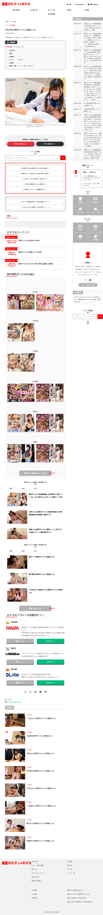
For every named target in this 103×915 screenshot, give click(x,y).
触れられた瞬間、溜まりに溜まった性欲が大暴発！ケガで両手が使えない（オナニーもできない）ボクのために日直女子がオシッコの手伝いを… (35, 125)
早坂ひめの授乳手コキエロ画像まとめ (40, 753)
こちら (92, 183)
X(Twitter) (80, 4)
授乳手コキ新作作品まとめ (75, 890)
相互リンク (34, 869)
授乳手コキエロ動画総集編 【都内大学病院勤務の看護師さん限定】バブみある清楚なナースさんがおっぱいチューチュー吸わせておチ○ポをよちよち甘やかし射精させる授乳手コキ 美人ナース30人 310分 (93, 122)
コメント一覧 (71, 873)
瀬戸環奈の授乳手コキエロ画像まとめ (41, 574)
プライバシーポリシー (38, 873)
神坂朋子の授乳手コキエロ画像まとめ (40, 841)
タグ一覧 (52, 10)
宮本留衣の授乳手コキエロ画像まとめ (40, 771)
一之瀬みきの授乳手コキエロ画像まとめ (41, 806)
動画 (70, 10)
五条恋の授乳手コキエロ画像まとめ (39, 736)
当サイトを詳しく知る (88, 285)
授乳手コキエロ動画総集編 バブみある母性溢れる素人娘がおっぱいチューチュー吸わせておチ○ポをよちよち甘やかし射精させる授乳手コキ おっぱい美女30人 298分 (93, 56)
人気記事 (17, 10)
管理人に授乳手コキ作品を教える (77, 898)
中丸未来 (9, 702)
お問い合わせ (93, 4)
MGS (19, 702)
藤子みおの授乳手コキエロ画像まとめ (40, 823)
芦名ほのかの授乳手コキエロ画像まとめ (41, 788)
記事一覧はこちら (35, 608)
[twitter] (25, 692)
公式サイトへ (50, 641)
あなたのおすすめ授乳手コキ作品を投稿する (80, 902)
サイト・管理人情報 (37, 865)
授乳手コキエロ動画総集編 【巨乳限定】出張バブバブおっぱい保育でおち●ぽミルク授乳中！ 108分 (93, 26)
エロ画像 (9, 699)
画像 (87, 10)
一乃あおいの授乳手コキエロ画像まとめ (41, 718)
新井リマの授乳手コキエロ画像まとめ (41, 557)
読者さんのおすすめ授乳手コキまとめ (78, 894)
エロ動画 (34, 890)
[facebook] (30, 692)
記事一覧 (35, 10)
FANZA (15, 702)
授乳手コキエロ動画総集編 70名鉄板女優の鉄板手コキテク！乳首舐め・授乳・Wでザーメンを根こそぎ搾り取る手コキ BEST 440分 (92, 154)
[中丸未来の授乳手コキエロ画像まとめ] (35, 692)
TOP (69, 4)
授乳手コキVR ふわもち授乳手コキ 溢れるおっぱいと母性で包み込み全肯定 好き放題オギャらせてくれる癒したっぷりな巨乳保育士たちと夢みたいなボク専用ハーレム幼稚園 (93, 139)
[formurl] (90, 280)
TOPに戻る (34, 861)
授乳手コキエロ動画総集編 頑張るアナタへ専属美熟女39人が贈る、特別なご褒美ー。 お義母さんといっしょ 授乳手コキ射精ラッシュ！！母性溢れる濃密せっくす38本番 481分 (92, 40)
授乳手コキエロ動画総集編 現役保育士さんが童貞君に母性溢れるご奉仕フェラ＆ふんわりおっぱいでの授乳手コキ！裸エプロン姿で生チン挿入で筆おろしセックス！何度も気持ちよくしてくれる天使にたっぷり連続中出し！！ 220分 (92, 91)
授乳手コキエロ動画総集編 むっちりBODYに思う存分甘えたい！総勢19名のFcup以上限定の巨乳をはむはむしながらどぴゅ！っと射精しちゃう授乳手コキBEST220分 (93, 72)
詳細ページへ (20, 641)
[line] (40, 692)
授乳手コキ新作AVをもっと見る (35, 473)
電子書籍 (52, 14)
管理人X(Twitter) (36, 881)
